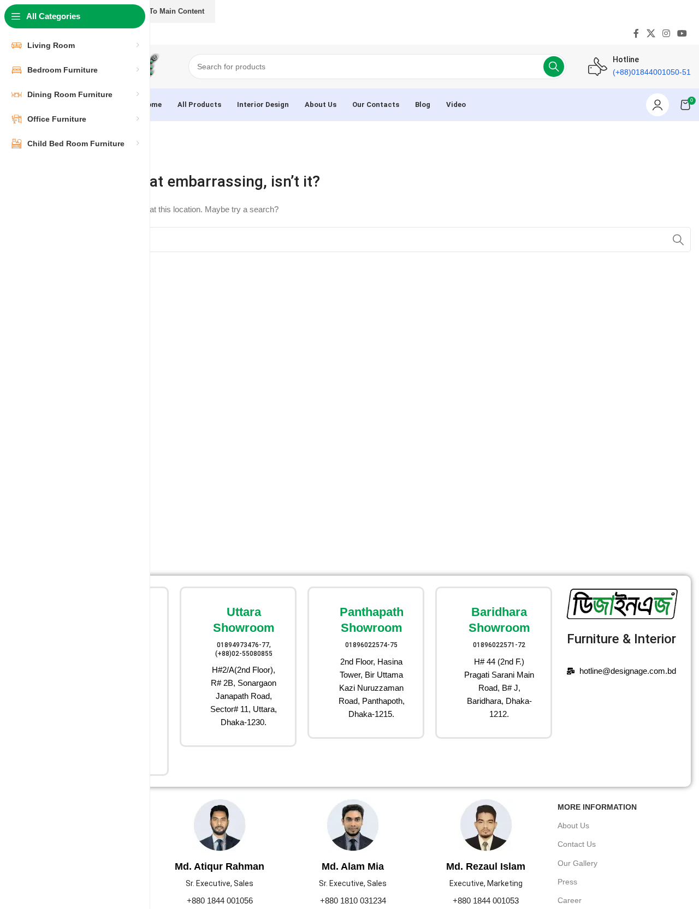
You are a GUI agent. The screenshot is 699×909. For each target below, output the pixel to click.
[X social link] (651, 33)
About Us (573, 825)
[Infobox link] (238, 667)
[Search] (553, 66)
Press (567, 881)
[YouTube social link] (682, 33)
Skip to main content (168, 11)
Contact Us (577, 844)
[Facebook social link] (636, 33)
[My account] (657, 105)
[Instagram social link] (666, 33)
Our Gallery (577, 863)
